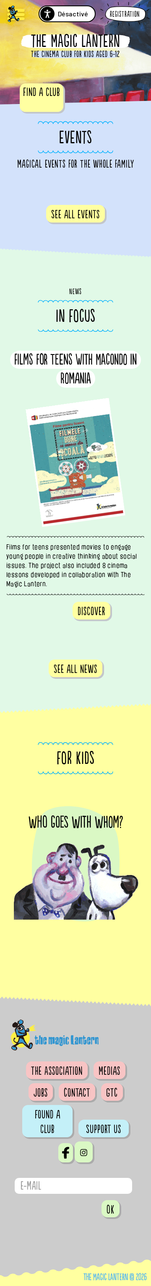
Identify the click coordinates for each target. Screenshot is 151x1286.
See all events (75, 214)
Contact (77, 1093)
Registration (125, 14)
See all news (75, 669)
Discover (91, 611)
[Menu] (16, 14)
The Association (57, 1071)
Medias (109, 1071)
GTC (112, 1093)
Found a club (47, 1122)
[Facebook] (65, 1152)
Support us (103, 1129)
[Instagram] (84, 1151)
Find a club (41, 92)
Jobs (41, 1093)
